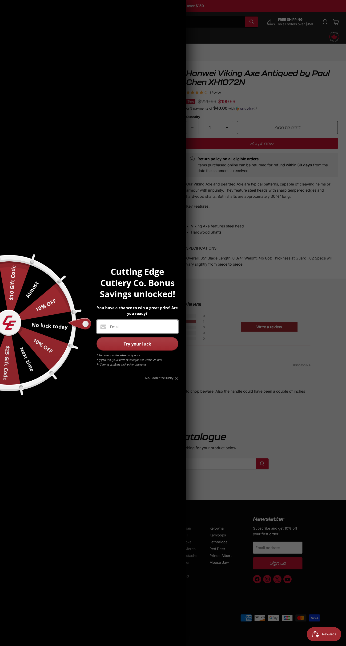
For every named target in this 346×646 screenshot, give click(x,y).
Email (115, 327)
